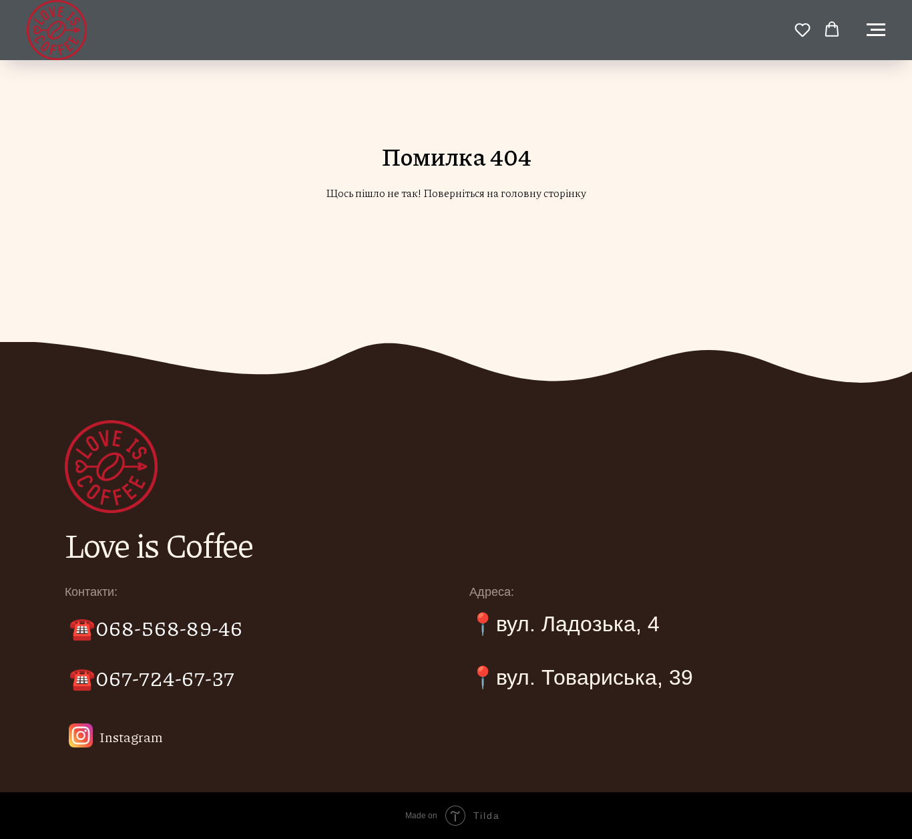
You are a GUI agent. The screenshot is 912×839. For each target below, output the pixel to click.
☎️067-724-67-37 (151, 677)
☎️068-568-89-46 (156, 627)
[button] (802, 29)
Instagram (131, 736)
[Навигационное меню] (876, 30)
